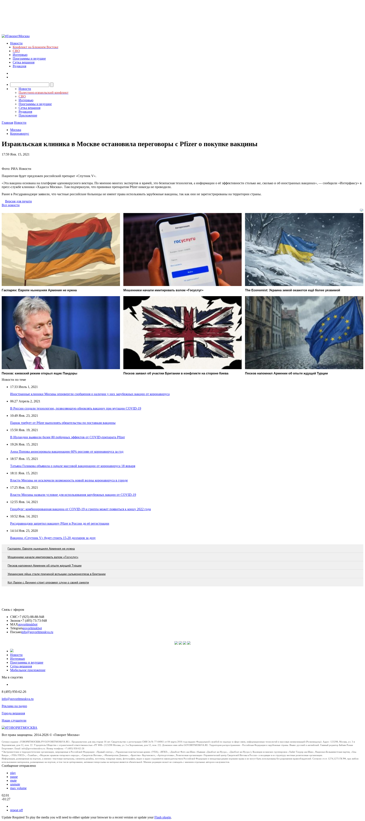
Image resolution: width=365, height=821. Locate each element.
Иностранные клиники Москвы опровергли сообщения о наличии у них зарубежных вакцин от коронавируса (90, 394)
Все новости (11, 205)
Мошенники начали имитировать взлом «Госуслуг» (43, 557)
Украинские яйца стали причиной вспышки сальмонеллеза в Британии (57, 574)
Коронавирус (19, 133)
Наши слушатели (14, 720)
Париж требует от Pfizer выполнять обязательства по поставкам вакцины (63, 423)
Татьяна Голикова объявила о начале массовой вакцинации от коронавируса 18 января (72, 466)
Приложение (28, 115)
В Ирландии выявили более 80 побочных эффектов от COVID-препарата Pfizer (67, 437)
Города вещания (13, 713)
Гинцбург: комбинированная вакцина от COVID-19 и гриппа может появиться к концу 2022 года (80, 509)
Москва (15, 130)
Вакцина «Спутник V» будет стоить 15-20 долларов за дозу (53, 538)
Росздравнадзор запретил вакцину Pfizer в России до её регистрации (59, 523)
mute (13, 780)
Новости (16, 43)
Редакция (19, 66)
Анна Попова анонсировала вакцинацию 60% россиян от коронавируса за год (66, 451)
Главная (7, 122)
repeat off (16, 810)
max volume (18, 788)
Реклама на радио (14, 706)
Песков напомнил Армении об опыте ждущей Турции (45, 565)
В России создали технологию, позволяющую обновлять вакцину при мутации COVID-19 (75, 408)
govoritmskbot (27, 624)
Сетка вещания (23, 62)
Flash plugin (162, 817)
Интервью (20, 54)
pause (14, 776)
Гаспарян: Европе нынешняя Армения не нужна (41, 548)
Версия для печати (18, 201)
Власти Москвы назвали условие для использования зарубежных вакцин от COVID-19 (73, 494)
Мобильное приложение (27, 670)
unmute (15, 784)
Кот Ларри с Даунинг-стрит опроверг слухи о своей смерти (48, 582)
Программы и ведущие (29, 58)
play (13, 773)
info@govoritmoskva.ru (37, 632)
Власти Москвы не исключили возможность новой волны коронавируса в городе (69, 480)
